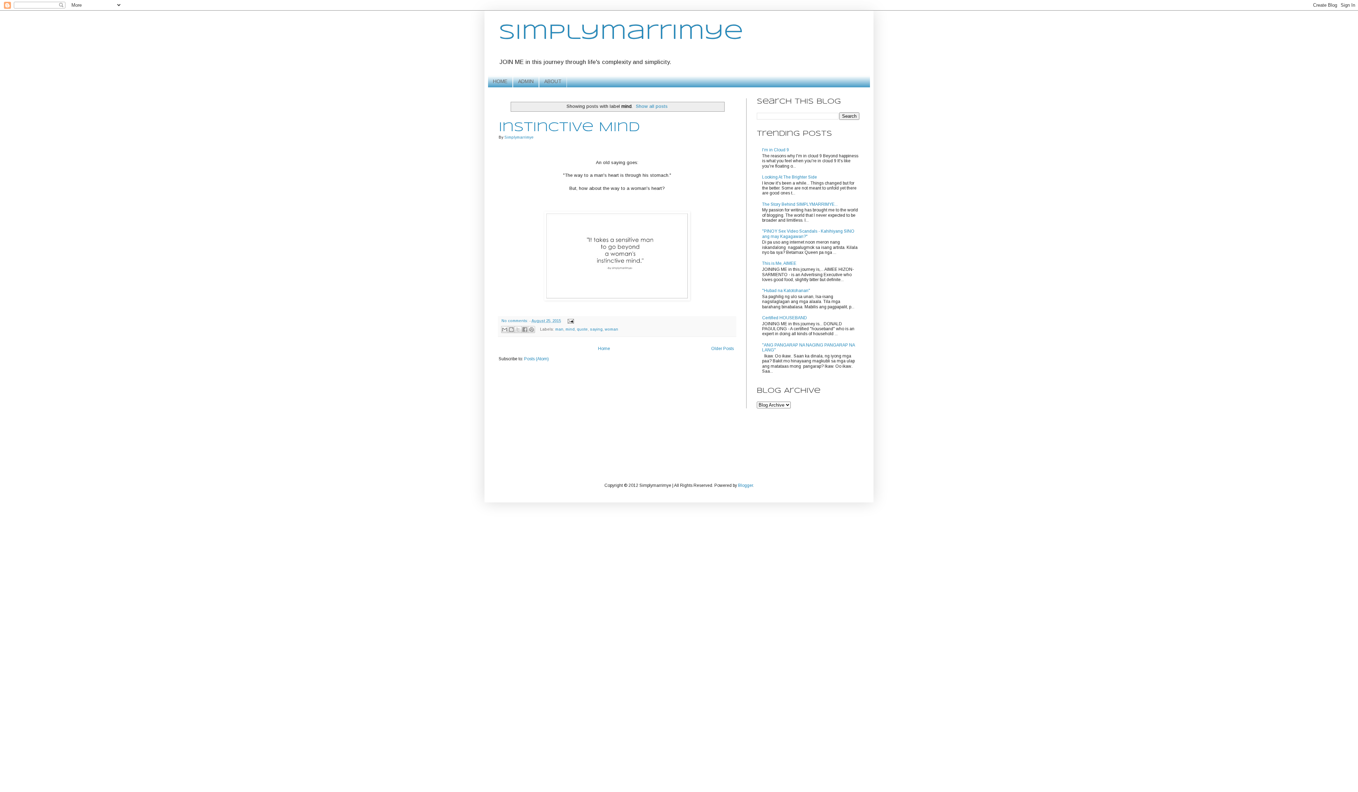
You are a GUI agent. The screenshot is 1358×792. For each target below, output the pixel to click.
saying (596, 329)
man (559, 329)
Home (604, 348)
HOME (500, 81)
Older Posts (722, 348)
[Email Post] (570, 321)
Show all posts (652, 106)
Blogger (745, 485)
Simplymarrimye (621, 33)
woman (611, 329)
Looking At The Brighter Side (789, 177)
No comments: (515, 321)
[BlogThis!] (511, 329)
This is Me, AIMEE (779, 263)
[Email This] (504, 329)
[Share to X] (518, 329)
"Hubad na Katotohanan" (786, 290)
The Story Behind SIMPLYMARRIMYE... (800, 204)
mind (570, 329)
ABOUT (553, 81)
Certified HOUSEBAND (784, 317)
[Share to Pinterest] (531, 329)
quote (582, 329)
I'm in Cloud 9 (775, 149)
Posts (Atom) (536, 358)
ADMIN (526, 81)
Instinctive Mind (569, 128)
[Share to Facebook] (524, 329)
